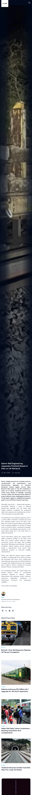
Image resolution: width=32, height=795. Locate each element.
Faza (2, 597)
